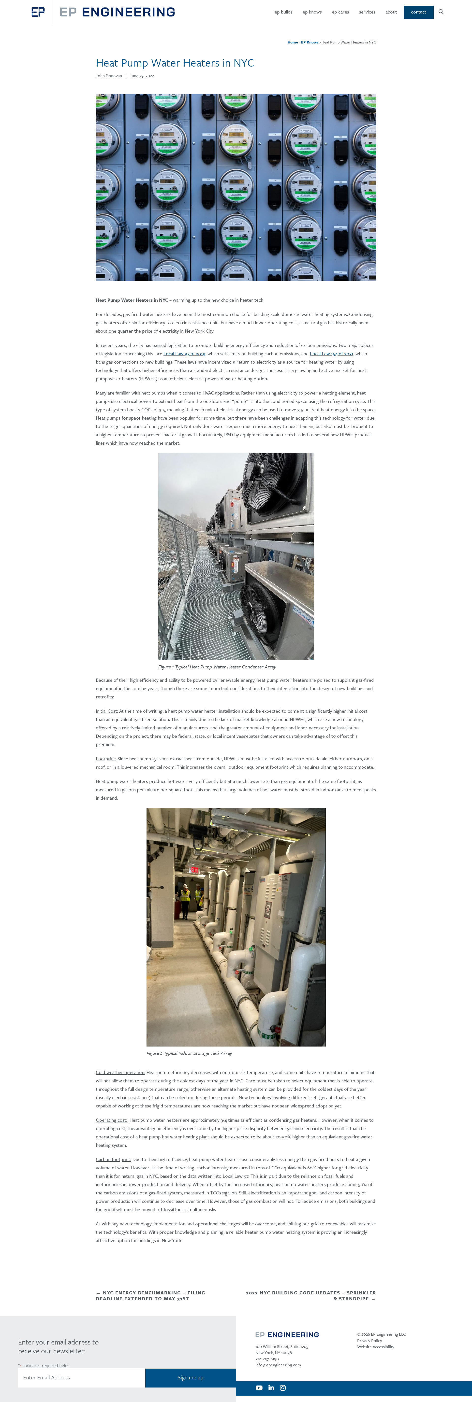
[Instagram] (283, 1388)
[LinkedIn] (271, 1388)
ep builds (284, 11)
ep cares (340, 11)
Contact (418, 11)
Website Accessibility (375, 1347)
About (391, 11)
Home (293, 42)
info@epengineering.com (278, 1365)
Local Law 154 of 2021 (331, 353)
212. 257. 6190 (267, 1359)
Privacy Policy (369, 1340)
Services (367, 11)
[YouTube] (259, 1388)
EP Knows (309, 42)
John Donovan (109, 75)
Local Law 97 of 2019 (184, 353)
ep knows (312, 11)
